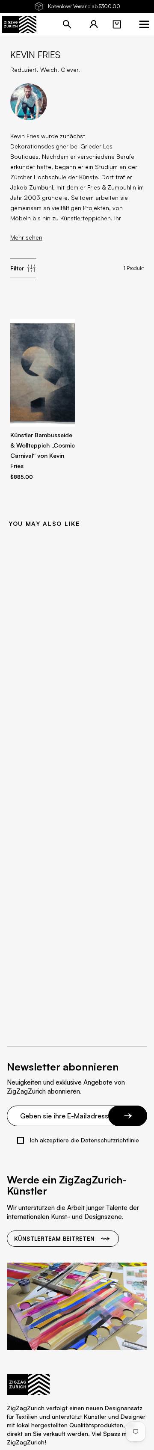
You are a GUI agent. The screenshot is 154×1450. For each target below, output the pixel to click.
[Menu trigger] (144, 24)
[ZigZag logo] (19, 24)
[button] (117, 24)
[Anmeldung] (94, 24)
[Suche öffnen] (67, 24)
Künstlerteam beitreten (54, 1238)
